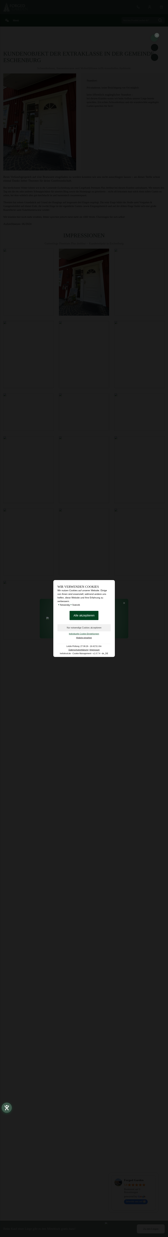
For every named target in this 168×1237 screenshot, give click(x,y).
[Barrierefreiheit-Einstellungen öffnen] (7, 1108)
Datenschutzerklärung (78, 650)
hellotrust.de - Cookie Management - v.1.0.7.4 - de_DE (84, 653)
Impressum (95, 650)
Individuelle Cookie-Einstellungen (84, 634)
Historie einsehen (84, 638)
